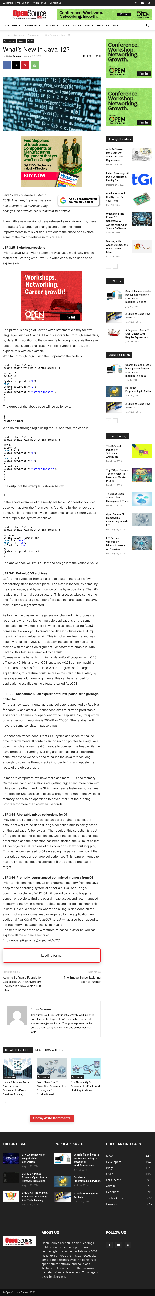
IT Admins (49, 25)
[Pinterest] (25, 65)
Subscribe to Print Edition (16, 2)
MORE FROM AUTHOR (49, 1050)
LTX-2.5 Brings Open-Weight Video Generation (34, 1158)
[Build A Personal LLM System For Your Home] (142, 199)
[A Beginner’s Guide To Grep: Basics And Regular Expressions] (114, 332)
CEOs (76, 25)
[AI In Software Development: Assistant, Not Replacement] (142, 154)
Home (6, 35)
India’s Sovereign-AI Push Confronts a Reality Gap (117, 177)
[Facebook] (136, 3)
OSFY (30, 41)
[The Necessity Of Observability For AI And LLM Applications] (86, 1068)
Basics (21, 41)
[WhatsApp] (35, 65)
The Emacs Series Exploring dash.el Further (82, 980)
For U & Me (11, 25)
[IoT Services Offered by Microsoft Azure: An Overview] (142, 543)
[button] (147, 25)
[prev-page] (5, 1102)
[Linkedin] (142, 3)
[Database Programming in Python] (114, 391)
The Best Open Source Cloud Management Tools (117, 498)
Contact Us (55, 2)
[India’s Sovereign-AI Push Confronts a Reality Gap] (142, 178)
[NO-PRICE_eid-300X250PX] (51, 186)
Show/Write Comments (51, 1118)
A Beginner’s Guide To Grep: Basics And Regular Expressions (137, 334)
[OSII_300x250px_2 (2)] (51, 324)
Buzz (87, 25)
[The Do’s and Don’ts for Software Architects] (142, 451)
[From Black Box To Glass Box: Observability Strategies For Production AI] (51, 1068)
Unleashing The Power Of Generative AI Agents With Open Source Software (116, 221)
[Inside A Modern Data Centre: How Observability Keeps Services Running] (17, 1068)
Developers (30, 25)
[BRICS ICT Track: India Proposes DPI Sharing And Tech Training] (11, 1196)
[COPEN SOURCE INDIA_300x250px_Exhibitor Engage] (129, 76)
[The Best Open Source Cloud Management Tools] (142, 499)
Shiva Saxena (13, 55)
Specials (102, 25)
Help (115, 25)
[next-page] (11, 1102)
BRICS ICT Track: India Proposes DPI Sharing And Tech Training (35, 1196)
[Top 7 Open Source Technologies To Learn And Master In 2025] (142, 475)
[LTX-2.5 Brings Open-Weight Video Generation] (11, 1158)
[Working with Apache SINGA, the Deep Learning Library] (142, 246)
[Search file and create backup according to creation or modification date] (114, 294)
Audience (19, 35)
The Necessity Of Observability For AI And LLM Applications (85, 1086)
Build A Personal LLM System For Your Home (115, 197)
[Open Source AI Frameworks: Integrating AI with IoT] (142, 519)
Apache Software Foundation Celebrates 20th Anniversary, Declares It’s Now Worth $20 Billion (22, 984)
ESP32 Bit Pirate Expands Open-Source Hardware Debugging (34, 1177)
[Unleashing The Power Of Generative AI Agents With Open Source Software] (142, 219)
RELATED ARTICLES (17, 1050)
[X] (149, 3)
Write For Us (39, 2)
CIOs (64, 25)
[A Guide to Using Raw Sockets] (114, 317)
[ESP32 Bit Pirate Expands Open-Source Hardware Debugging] (11, 1177)
